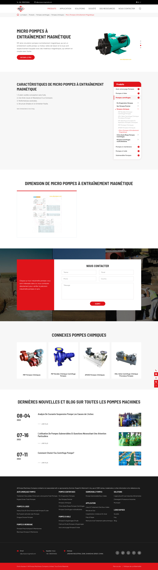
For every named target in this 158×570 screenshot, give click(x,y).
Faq (115, 517)
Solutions (80, 9)
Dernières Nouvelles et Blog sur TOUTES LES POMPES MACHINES (79, 401)
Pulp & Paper (90, 517)
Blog (115, 521)
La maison (23, 15)
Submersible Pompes (123, 155)
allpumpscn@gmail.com (44, 2)
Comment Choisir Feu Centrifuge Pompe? (56, 453)
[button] (140, 41)
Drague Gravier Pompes (25, 517)
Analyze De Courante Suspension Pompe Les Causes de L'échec (66, 414)
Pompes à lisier (121, 93)
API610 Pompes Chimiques (126, 128)
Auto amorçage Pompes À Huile (69, 527)
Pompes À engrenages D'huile (68, 521)
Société (92, 9)
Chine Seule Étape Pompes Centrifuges (126, 136)
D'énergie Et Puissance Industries (124, 499)
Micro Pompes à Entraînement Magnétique (80, 15)
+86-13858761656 (24, 2)
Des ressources (107, 9)
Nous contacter (127, 9)
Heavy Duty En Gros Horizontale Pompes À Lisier (33, 510)
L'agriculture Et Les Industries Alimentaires (127, 496)
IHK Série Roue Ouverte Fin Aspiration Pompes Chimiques (128, 121)
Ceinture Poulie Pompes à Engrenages (71, 524)
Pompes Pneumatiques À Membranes (29, 528)
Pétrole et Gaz (90, 510)
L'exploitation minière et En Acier (96, 514)
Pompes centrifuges (42, 15)
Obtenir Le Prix (25, 57)
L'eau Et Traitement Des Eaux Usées (97, 507)
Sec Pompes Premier (123, 106)
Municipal (117, 503)
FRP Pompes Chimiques (125, 125)
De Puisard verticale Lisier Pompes (28, 514)
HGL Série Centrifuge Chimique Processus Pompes (128, 117)
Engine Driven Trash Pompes (26, 499)
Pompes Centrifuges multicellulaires (123, 140)
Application (65, 9)
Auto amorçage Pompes (125, 89)
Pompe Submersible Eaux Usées (96, 496)
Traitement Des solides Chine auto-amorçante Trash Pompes (37, 496)
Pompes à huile (121, 151)
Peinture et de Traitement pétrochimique (99, 521)
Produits (51, 9)
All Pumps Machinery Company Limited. (41, 566)
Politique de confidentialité (132, 566)
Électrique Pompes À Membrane (27, 532)
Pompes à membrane (124, 147)
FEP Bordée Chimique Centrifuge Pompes (125, 113)
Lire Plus (44, 424)
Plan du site (117, 566)
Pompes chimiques (57, 15)
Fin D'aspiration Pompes (125, 103)
